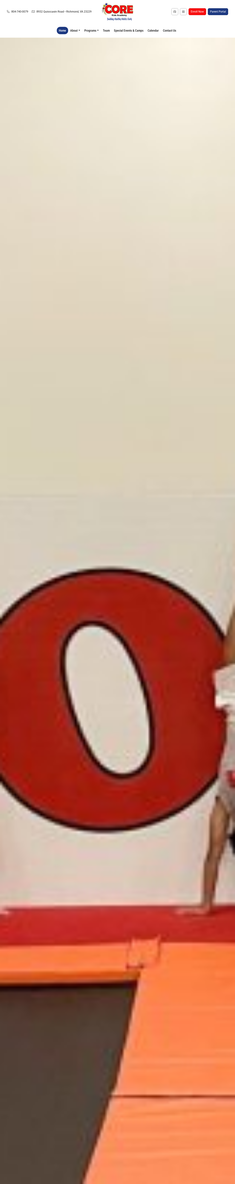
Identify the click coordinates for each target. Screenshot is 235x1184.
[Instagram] (183, 11)
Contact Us (169, 30)
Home (62, 30)
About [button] (74, 30)
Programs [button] (90, 30)
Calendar (153, 30)
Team (106, 30)
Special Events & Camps (128, 30)
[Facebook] (174, 11)
